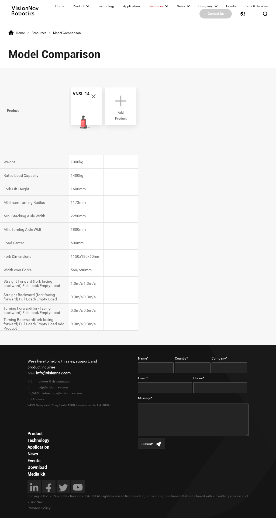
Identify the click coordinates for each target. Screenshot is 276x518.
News (181, 6)
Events (231, 6)
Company (205, 6)
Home (59, 6)
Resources (156, 6)
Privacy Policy (39, 508)
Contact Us (216, 14)
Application (131, 6)
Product (78, 6)
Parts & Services (256, 6)
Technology (106, 6)
